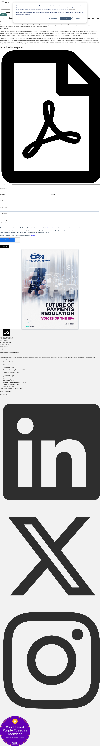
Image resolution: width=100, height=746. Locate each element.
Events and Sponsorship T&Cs (11, 372)
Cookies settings (53, 18)
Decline (78, 18)
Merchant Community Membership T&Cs (14, 370)
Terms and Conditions (9, 362)
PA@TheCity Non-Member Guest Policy (11, 388)
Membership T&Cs (8, 367)
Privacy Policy (71, 9)
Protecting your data (8, 375)
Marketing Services (5, 391)
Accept (65, 18)
